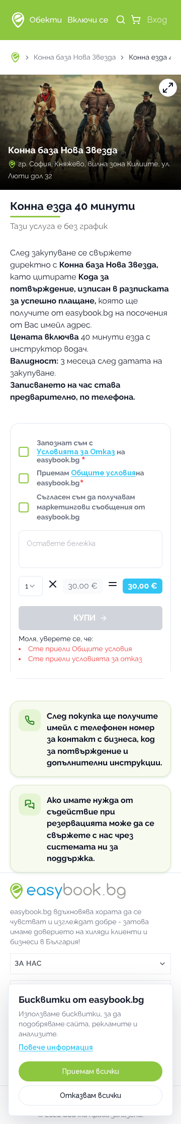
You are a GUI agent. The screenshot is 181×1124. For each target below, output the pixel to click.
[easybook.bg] (18, 20)
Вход (157, 20)
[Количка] (135, 19)
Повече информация (56, 1047)
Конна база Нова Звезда (75, 58)
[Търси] (120, 19)
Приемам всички (90, 1071)
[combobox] (31, 586)
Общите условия (103, 473)
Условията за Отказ (76, 452)
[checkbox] (24, 452)
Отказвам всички (90, 1095)
